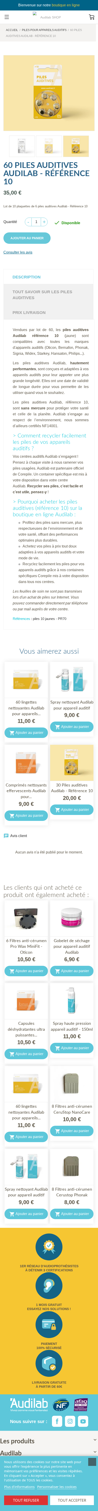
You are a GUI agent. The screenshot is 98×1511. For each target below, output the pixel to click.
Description (27, 277)
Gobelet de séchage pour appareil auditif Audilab (72, 947)
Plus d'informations (19, 1486)
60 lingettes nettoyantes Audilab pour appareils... (26, 708)
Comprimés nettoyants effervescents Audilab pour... (26, 791)
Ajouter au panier (27, 238)
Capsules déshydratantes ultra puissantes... (26, 1029)
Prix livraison (29, 312)
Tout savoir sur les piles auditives (42, 295)
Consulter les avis (17, 252)
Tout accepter (72, 1500)
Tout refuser (26, 1500)
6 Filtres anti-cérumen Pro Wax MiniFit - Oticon (26, 947)
